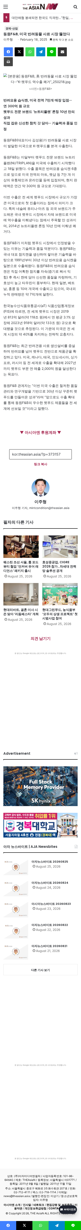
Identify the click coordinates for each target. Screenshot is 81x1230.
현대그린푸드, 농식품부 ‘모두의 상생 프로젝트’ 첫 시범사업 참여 (60, 613)
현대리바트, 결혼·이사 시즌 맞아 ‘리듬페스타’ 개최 (21, 611)
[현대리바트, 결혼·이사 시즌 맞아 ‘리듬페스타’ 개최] (21, 594)
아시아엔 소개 (12, 1204)
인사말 (27, 1204)
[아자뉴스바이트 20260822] (15, 930)
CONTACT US (58, 1208)
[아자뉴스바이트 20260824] (15, 888)
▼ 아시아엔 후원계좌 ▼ (40, 432)
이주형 (8, 39)
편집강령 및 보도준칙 (59, 1204)
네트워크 (38, 1204)
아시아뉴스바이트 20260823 (51, 904)
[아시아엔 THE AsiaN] (40, 6)
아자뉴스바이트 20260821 (49, 946)
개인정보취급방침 (35, 1208)
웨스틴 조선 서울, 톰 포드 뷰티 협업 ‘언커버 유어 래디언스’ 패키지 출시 (20, 566)
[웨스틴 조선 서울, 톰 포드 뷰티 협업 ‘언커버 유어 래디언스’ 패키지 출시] (21, 546)
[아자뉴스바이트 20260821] (15, 952)
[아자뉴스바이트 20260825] (15, 867)
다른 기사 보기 (40, 970)
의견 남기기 (41, 638)
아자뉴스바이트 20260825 (50, 861)
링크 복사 (40, 464)
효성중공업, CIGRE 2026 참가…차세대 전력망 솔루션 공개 (59, 566)
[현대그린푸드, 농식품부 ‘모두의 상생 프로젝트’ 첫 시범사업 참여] (60, 594)
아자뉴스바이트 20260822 (50, 925)
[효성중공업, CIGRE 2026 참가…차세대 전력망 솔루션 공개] (60, 546)
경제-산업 (12, 28)
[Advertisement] (40, 697)
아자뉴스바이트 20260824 (50, 883)
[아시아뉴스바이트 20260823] (15, 909)
